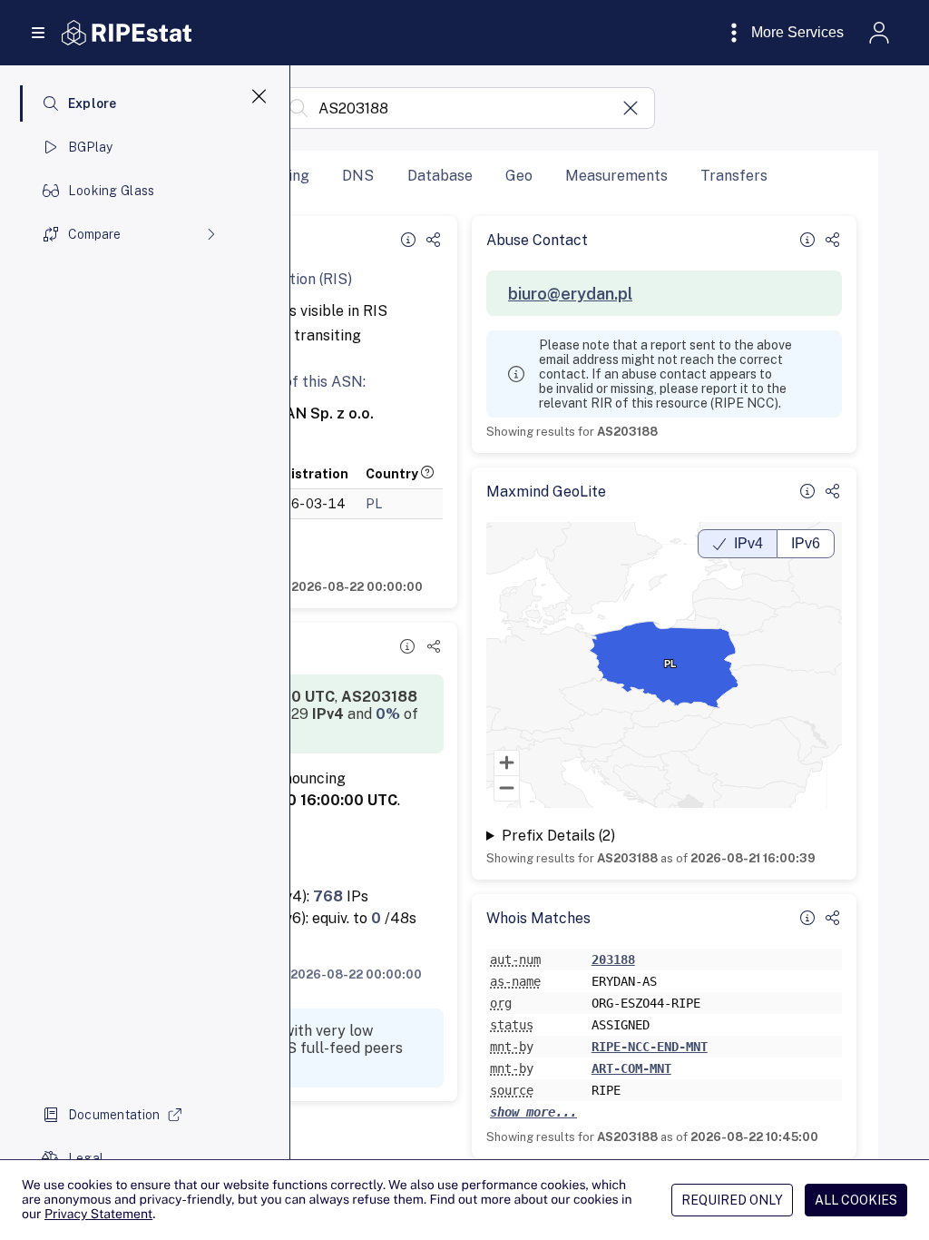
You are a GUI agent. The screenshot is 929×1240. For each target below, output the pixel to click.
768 (328, 896)
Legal (85, 1158)
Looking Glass (111, 190)
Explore (92, 103)
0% (388, 714)
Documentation (114, 1114)
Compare (94, 234)
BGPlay (90, 147)
